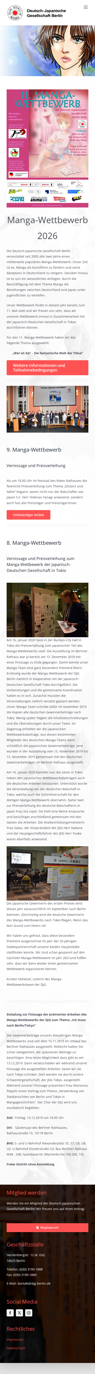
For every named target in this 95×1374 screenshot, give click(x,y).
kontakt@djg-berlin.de (34, 1283)
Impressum (15, 1339)
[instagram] (28, 1312)
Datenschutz (16, 1348)
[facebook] (10, 1312)
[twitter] (19, 1312)
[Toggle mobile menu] (86, 7)
